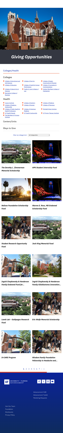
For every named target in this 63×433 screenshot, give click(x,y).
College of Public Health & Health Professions (12, 110)
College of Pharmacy (49, 105)
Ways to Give (9, 128)
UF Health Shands (10, 113)
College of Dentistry (29, 103)
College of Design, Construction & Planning (49, 82)
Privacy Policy (10, 415)
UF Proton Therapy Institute (51, 113)
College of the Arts (29, 81)
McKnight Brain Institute (50, 109)
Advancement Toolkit (40, 395)
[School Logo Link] (17, 382)
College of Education (11, 85)
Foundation (9, 409)
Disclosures (9, 412)
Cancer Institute (9, 103)
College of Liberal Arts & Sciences (12, 90)
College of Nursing (29, 105)
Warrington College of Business (11, 94)
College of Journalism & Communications (49, 86)
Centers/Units (10, 121)
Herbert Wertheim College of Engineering (51, 90)
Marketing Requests (40, 398)
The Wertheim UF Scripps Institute (12, 116)
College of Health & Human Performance (31, 86)
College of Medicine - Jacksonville (11, 106)
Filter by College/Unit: (20, 135)
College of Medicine (48, 103)
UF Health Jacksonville (30, 113)
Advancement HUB (39, 392)
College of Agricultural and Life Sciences (12, 82)
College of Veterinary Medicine (30, 110)
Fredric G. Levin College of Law (31, 90)
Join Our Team (10, 406)
